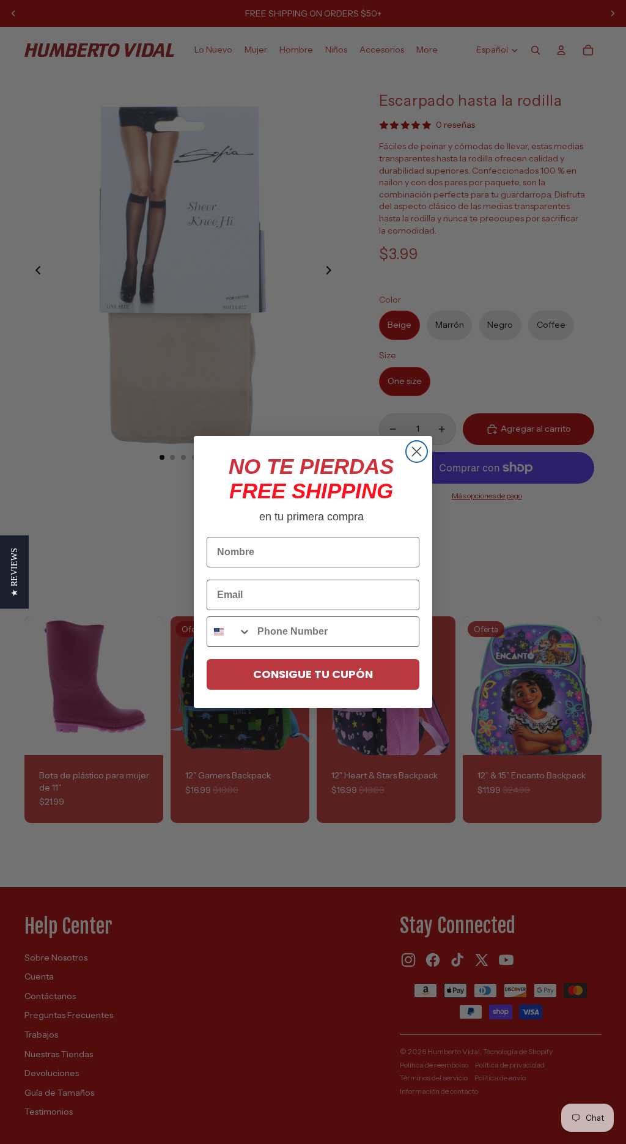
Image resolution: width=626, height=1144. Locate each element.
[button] (14, 572)
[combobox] (229, 631)
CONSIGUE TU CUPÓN (313, 674)
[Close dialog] (416, 451)
